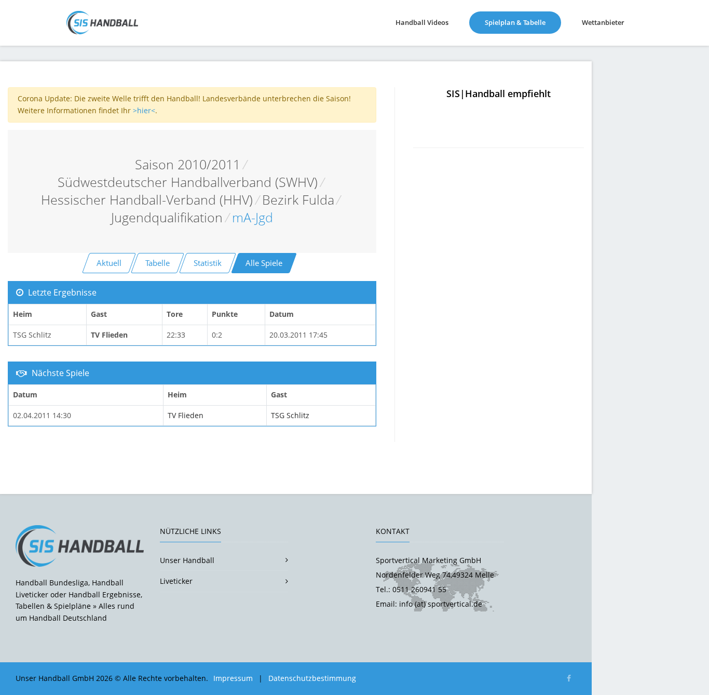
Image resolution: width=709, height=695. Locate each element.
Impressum (233, 678)
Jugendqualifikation (167, 217)
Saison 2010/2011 (187, 164)
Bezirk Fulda (298, 199)
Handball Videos (422, 22)
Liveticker (176, 581)
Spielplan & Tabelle (523, 22)
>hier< (144, 110)
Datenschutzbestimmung (312, 678)
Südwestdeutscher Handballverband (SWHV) (188, 182)
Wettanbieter (603, 22)
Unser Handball (187, 560)
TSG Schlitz (290, 415)
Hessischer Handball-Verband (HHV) (147, 199)
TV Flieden (185, 415)
